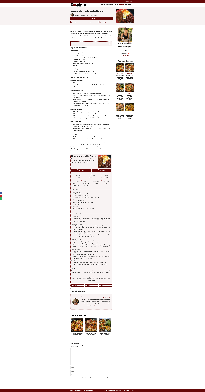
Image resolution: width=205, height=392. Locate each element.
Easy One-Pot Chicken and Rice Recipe (91, 334)
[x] (107, 297)
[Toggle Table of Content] (109, 44)
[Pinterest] (71, 1)
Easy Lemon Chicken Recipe (129, 116)
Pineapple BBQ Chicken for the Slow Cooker (77, 334)
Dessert (128, 5)
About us (105, 390)
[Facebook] (103, 297)
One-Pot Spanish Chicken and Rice (129, 97)
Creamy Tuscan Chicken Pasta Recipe (120, 116)
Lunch (116, 5)
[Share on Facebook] (1, 193)
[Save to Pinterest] (1, 196)
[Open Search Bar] (133, 5)
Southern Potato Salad (76, 290)
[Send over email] (1, 198)
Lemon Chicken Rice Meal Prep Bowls (105, 334)
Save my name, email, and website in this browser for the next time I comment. (90, 379)
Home (103, 5)
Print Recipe (81, 170)
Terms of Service (119, 390)
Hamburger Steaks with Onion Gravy (79, 291)
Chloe (80, 14)
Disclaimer (126, 390)
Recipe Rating (74, 346)
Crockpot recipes (120, 73)
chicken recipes (130, 73)
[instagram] (109, 297)
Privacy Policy (111, 390)
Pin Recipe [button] (102, 170)
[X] (126, 56)
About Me (127, 1)
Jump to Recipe (92, 18)
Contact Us (132, 1)
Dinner (121, 5)
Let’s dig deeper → (96, 305)
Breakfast (109, 5)
